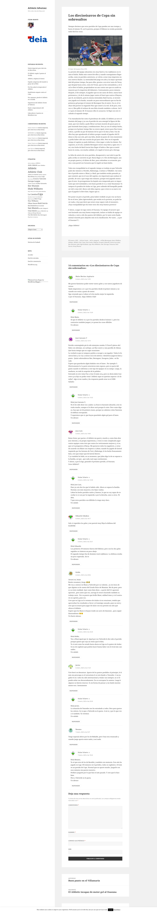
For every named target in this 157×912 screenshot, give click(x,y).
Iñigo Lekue (30, 191)
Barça (36, 176)
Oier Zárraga (105, 244)
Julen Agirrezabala (82, 244)
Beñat (39, 176)
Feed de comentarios (34, 261)
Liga (40, 194)
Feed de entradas (33, 258)
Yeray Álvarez (37, 213)
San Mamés (33, 208)
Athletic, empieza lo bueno (36, 79)
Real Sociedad (40, 205)
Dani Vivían (89, 242)
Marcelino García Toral (33, 197)
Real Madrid (32, 206)
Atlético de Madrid (33, 174)
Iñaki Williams (35, 188)
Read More (117, 909)
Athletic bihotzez (37, 8)
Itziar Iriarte (84, 240)
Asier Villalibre (41, 165)
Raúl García (43, 203)
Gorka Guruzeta (41, 183)
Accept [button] (110, 909)
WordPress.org (32, 265)
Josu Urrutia (36, 191)
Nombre (72, 832)
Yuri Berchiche (32, 215)
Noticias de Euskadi (34, 242)
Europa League (34, 181)
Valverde (43, 211)
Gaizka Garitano (32, 183)
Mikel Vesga (37, 199)
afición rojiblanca (31, 163)
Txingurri (45, 208)
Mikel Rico (40, 197)
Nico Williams (33, 201)
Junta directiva (42, 191)
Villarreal (30, 213)
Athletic (32, 168)
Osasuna (112, 244)
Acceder (30, 255)
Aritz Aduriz (32, 165)
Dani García (30, 179)
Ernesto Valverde (39, 179)
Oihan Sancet (33, 203)
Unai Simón (32, 211)
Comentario (73, 805)
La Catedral (33, 194)
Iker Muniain (33, 186)
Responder (74, 302)
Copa (43, 176)
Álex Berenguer (42, 215)
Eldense (95, 242)
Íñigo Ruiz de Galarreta (33, 217)
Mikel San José (31, 198)
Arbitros (38, 163)
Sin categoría (95, 240)
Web (69, 849)
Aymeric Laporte (42, 174)
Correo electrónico (76, 841)
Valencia (39, 211)
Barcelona (31, 176)
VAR (47, 211)
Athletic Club (35, 171)
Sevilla (40, 208)
